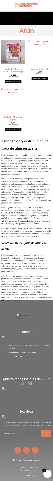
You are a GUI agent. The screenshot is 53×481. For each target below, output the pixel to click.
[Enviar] (46, 433)
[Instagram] (40, 18)
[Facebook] (17, 450)
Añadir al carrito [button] (13, 81)
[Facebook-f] (31, 18)
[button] (5, 18)
